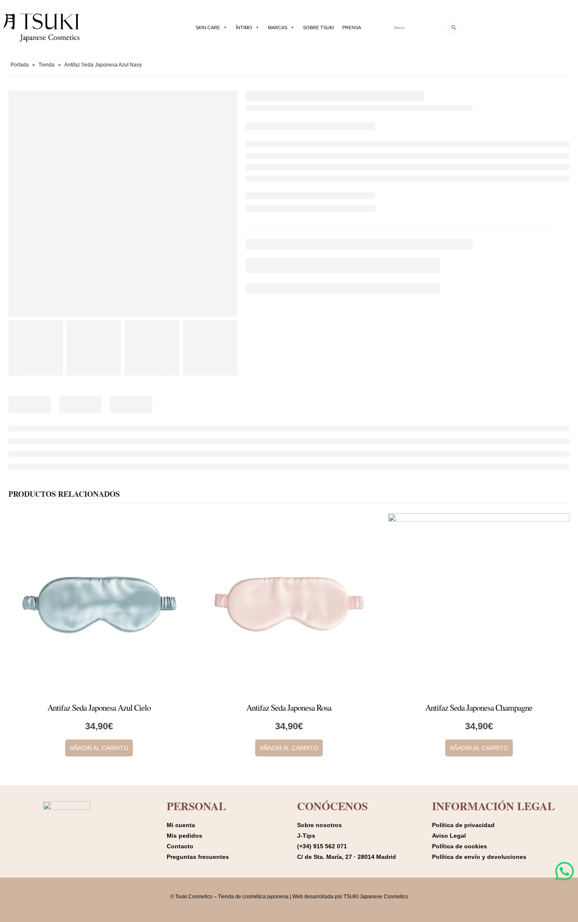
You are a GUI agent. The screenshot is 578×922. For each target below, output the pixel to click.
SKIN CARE (207, 27)
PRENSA (351, 27)
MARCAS (277, 27)
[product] (99, 604)
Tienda (47, 65)
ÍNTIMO (244, 27)
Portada (20, 65)
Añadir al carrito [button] (99, 748)
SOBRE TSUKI (318, 27)
